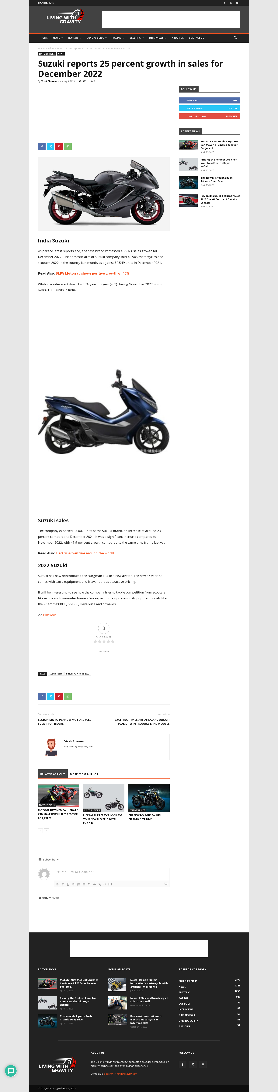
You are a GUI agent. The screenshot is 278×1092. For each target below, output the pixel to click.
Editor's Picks (55, 48)
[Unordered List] (84, 884)
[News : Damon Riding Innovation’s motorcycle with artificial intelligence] (117, 984)
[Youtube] (237, 3)
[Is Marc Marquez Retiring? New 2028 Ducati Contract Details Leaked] (188, 200)
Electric (135, 37)
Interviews (156, 37)
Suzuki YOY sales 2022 (77, 673)
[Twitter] (231, 3)
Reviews (73, 37)
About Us (178, 37)
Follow (232, 108)
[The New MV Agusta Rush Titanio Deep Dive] (149, 798)
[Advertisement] (171, 19)
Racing (117, 37)
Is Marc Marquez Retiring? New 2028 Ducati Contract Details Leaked (220, 199)
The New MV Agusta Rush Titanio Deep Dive (217, 179)
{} (104, 884)
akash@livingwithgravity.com (120, 1073)
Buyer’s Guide (95, 37)
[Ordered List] (78, 884)
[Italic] (62, 884)
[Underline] (68, 884)
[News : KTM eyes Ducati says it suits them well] (117, 1002)
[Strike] (73, 884)
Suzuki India (56, 673)
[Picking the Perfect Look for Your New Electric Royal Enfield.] (103, 798)
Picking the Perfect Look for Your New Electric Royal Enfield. (102, 819)
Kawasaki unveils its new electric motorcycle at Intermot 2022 (146, 1019)
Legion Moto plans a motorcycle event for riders (64, 721)
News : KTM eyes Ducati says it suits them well (149, 999)
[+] (110, 884)
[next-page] (46, 830)
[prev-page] (40, 830)
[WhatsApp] (68, 146)
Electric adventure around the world (85, 553)
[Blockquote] (89, 884)
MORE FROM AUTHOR (84, 774)
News (56, 37)
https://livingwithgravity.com (78, 746)
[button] (235, 38)
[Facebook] (225, 3)
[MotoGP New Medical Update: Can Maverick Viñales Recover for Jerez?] (58, 795)
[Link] (100, 884)
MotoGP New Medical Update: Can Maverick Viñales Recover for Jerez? (58, 814)
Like (235, 100)
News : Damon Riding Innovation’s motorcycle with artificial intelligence (149, 983)
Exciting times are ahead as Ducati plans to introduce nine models (142, 721)
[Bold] (57, 884)
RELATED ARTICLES (52, 774)
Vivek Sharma (49, 81)
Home (44, 37)
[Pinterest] (59, 146)
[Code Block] (94, 884)
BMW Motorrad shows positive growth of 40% (92, 273)
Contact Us (196, 37)
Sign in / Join (46, 2)
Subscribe (231, 116)
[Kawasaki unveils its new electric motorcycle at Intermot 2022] (117, 1019)
